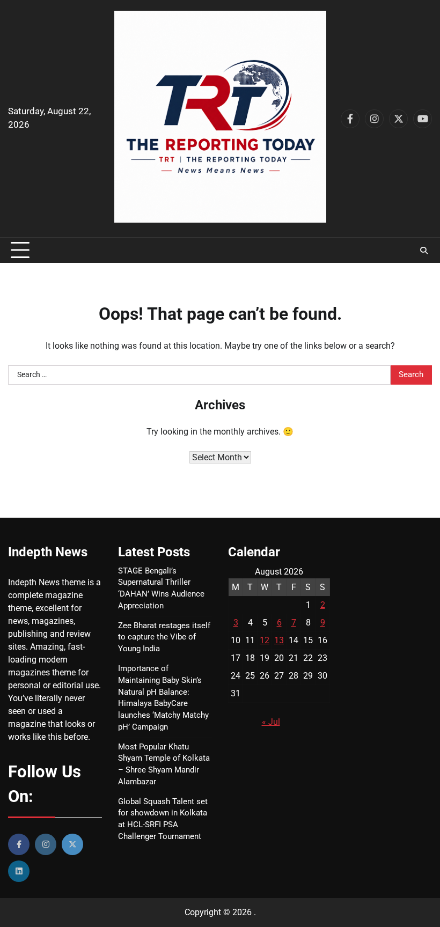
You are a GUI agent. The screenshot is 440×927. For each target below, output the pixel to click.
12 (264, 640)
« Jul (271, 722)
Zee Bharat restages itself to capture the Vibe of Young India (164, 637)
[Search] (424, 250)
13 (279, 640)
